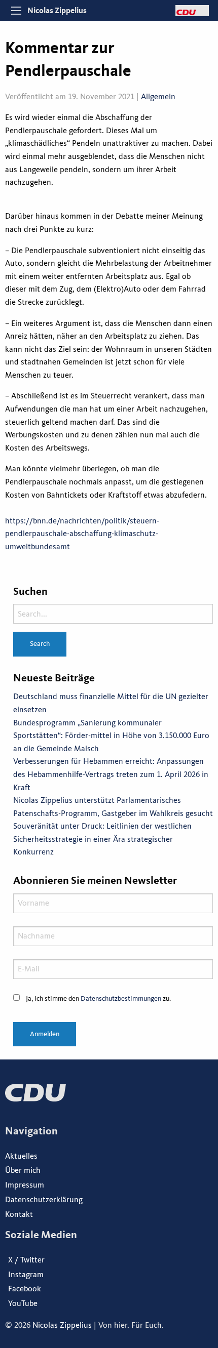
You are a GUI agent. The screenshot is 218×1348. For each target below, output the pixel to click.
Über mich (23, 1170)
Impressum (24, 1185)
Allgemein (158, 96)
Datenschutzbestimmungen (121, 998)
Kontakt (19, 1214)
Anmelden (44, 1034)
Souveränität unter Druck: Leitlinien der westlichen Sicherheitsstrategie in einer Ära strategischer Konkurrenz (102, 839)
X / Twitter (26, 1259)
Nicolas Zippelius (57, 10)
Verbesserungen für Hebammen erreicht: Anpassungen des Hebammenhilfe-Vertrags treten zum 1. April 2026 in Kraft (110, 774)
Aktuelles (21, 1156)
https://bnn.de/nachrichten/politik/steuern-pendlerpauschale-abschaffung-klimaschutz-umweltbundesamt (82, 533)
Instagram (26, 1274)
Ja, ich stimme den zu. (98, 998)
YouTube (23, 1303)
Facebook (24, 1288)
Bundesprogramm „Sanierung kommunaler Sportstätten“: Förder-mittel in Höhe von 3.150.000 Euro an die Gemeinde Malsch (111, 735)
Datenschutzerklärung (44, 1199)
